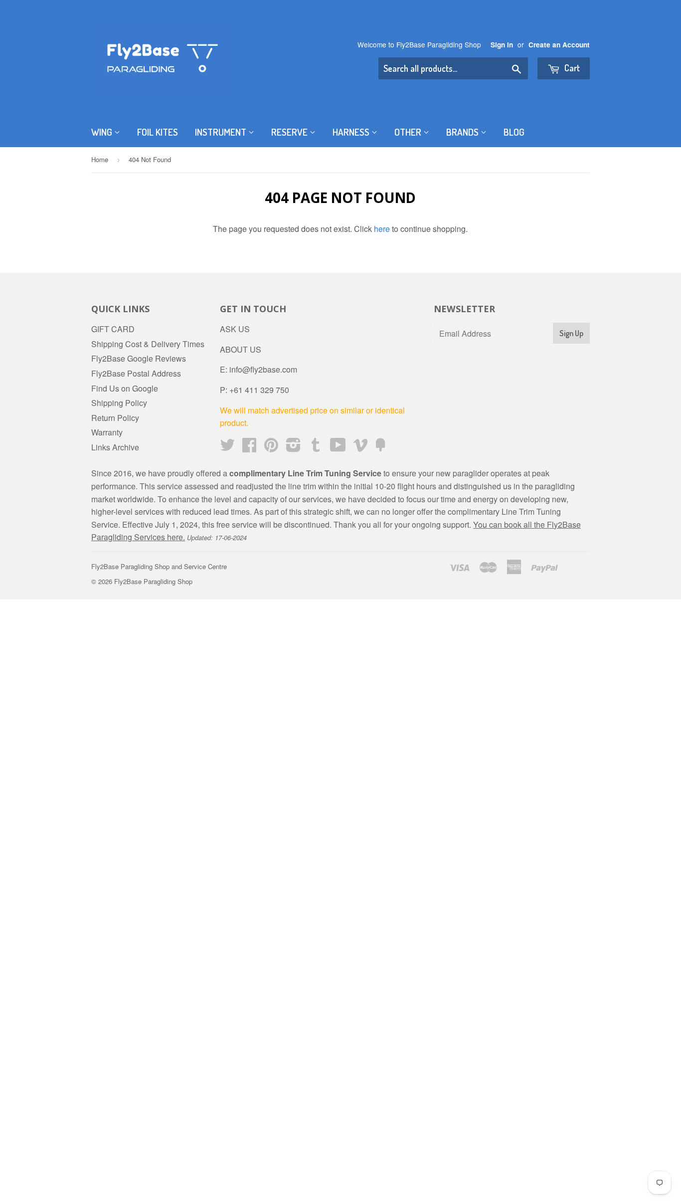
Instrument (221, 132)
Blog (514, 132)
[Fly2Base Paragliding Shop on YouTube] (338, 447)
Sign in (502, 44)
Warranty (107, 432)
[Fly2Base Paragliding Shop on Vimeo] (360, 447)
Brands (463, 132)
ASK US (235, 329)
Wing (102, 132)
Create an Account (559, 44)
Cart (571, 67)
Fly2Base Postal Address (136, 373)
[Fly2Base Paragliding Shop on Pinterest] (271, 447)
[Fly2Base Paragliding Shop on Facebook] (249, 447)
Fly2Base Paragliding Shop (153, 581)
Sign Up (571, 333)
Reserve (290, 132)
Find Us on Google (124, 388)
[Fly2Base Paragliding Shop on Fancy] (380, 447)
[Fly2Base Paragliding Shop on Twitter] (227, 447)
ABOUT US (240, 349)
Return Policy (115, 417)
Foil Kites (157, 132)
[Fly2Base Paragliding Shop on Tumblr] (315, 447)
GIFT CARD (113, 329)
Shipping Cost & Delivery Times (147, 344)
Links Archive (115, 447)
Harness (352, 132)
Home (99, 159)
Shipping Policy (119, 402)
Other (408, 132)
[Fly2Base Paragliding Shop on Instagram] (293, 447)
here (382, 228)
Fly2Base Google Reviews (138, 358)
